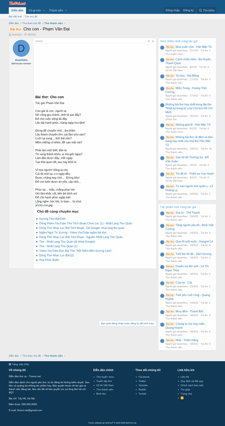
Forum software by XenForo (112, 423)
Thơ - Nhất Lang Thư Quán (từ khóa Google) (67, 241)
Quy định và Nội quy (192, 381)
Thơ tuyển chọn (174, 54)
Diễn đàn (17, 10)
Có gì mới (35, 10)
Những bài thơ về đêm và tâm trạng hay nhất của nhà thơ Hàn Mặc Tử (189, 141)
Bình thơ (101, 393)
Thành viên (56, 10)
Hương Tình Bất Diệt (52, 218)
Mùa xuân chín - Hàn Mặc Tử (189, 46)
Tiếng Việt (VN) (20, 364)
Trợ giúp (185, 389)
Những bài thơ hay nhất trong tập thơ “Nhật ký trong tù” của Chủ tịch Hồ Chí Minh (189, 108)
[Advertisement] (95, 68)
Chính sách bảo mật (192, 385)
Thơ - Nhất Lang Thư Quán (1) (58, 246)
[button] (43, 10)
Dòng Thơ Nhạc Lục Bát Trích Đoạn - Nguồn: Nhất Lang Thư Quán (81, 237)
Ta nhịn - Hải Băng (182, 75)
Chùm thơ (170, 119)
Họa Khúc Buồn (49, 259)
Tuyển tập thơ (104, 381)
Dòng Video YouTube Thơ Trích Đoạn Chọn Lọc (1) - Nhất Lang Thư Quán (85, 223)
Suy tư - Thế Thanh (183, 212)
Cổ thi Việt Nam (174, 70)
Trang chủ (186, 393)
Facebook (144, 376)
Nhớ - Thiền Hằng (182, 340)
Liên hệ (185, 376)
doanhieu (17, 34)
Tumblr (142, 393)
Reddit (142, 389)
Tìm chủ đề (31, 16)
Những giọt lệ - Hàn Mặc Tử (188, 124)
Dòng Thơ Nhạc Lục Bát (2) (56, 255)
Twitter (142, 381)
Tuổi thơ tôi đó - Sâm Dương (188, 253)
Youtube (143, 385)
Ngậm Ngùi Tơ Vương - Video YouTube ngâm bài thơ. (73, 232)
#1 (153, 41)
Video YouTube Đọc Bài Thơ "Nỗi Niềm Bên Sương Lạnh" (75, 250)
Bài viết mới (15, 16)
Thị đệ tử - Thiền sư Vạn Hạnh (190, 173)
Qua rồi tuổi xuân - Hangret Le (189, 241)
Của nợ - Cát (179, 282)
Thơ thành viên (173, 82)
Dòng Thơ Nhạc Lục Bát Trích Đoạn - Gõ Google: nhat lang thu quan (81, 227)
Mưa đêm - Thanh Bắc (184, 311)
